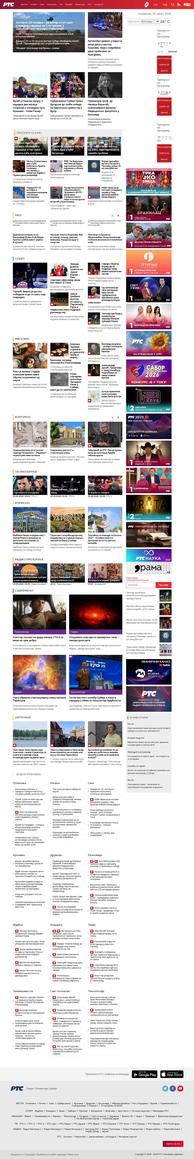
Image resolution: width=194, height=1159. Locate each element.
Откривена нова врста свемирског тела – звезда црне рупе (94, 639)
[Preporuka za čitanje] (149, 534)
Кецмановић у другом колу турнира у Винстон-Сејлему (102, 944)
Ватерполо (96, 1111)
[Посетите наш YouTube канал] (180, 1089)
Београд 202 (92, 1129)
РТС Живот (94, 1123)
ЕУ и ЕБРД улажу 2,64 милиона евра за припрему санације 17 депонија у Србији (105, 864)
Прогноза (134, 21)
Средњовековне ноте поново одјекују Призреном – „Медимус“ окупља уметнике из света (29, 453)
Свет (91, 783)
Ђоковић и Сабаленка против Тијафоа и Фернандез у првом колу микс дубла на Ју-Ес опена (105, 956)
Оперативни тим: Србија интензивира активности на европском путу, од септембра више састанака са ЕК (29, 841)
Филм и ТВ (127, 1116)
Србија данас (64, 1103)
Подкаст (93, 1105)
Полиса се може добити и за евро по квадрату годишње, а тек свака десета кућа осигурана (30, 148)
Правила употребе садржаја (51, 1154)
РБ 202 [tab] (170, 138)
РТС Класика (109, 1123)
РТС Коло (124, 1123)
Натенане (23, 717)
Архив (105, 1131)
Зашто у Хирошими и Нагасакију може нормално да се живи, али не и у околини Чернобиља (67, 752)
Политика (19, 783)
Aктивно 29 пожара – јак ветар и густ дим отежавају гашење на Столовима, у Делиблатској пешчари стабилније (44, 26)
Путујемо (83, 1116)
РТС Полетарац (171, 1123)
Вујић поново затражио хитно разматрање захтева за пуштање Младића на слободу (29, 873)
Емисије (80, 4)
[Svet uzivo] (149, 289)
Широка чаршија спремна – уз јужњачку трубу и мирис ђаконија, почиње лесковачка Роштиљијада (29, 1001)
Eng (165, 4)
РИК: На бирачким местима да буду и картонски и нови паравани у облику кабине (73, 166)
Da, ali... (131, 723)
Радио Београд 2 (53, 1129)
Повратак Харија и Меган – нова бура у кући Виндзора (67, 150)
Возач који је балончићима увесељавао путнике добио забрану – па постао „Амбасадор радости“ (28, 1034)
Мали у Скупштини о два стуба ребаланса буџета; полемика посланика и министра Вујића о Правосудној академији (30, 168)
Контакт (68, 1136)
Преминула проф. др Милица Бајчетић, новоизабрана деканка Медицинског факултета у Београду (103, 107)
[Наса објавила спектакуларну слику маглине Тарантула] (39, 675)
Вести (24, 4)
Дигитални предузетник (170, 1116)
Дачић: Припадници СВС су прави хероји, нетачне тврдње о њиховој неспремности (67, 876)
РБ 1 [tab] (159, 138)
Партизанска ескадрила (26, 491)
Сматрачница (79, 1105)
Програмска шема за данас (164, 64)
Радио (68, 4)
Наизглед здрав (110, 1118)
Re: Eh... (131, 780)
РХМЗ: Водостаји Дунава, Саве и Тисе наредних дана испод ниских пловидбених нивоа (67, 899)
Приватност (17, 1154)
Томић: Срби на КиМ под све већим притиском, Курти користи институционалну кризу (29, 803)
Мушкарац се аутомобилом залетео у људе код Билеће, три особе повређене (66, 834)
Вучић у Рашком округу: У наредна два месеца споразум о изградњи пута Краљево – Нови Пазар (29, 106)
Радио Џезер (92, 1131)
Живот (28, 1116)
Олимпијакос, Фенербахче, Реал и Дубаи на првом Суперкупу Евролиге (67, 978)
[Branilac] (149, 208)
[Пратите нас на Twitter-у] (165, 1089)
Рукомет (83, 1111)
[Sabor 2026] (149, 372)
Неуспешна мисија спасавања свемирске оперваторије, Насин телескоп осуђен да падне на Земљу (104, 1042)
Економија (95, 855)
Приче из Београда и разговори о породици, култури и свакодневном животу (30, 576)
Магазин (52, 4)
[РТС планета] (146, 4)
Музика (57, 1116)
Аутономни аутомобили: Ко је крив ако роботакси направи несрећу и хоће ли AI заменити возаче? (103, 753)
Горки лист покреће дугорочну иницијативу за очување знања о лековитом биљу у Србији (66, 538)
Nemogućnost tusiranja (139, 752)
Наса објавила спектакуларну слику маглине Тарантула (39, 699)
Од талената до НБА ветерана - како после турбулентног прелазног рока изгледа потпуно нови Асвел (104, 295)
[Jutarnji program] (149, 262)
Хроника (19, 855)
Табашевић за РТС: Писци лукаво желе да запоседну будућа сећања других (105, 453)
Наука (139, 1116)
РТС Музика (154, 1123)
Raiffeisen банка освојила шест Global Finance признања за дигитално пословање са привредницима (29, 539)
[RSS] (179, 4)
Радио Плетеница (111, 1129)
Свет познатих (60, 991)
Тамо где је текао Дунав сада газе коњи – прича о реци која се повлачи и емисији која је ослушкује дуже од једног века (29, 753)
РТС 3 (41, 1123)
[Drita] (149, 507)
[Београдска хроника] (149, 316)
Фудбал (18, 925)
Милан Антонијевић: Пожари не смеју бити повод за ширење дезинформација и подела (67, 911)
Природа (150, 1116)
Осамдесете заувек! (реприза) (104, 580)
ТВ (61, 4)
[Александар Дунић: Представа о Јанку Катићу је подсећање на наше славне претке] (94, 370)
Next (170, 43)
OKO (42, 4)
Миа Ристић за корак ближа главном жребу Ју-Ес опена (103, 933)
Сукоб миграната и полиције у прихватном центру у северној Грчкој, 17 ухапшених (67, 812)
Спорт (33, 4)
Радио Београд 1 (32, 1129)
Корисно (22, 503)
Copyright (30, 1154)
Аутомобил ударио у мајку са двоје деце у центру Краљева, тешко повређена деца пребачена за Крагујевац (105, 47)
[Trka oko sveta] (149, 181)
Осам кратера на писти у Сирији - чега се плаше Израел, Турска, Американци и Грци (105, 813)
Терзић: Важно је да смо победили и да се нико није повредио (29, 294)
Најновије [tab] (132, 577)
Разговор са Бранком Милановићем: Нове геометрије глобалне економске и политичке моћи (105, 238)
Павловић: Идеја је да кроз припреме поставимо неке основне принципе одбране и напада (67, 966)
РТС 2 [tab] (165, 44)
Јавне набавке (96, 1136)
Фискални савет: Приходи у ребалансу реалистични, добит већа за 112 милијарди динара (105, 887)
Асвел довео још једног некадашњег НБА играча (66, 955)
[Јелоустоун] (149, 453)
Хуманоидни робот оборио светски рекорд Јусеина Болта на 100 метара (104, 1012)
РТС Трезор (138, 1123)
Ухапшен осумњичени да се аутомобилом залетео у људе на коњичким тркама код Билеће (67, 823)
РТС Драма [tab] (166, 92)
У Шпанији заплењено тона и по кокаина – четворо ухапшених (104, 825)
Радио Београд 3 (73, 1129)
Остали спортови (141, 1111)
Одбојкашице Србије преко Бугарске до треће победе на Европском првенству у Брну (66, 106)
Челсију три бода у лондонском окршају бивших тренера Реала (112, 317)
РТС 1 (23, 1123)
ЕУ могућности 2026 (111, 1105)
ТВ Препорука (26, 472)
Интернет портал (128, 1136)
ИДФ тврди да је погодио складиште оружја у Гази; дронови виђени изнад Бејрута (112, 192)
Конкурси (111, 1136)
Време (154, 1103)
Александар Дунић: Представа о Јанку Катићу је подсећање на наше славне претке (112, 371)
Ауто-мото (123, 1111)
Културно (22, 417)
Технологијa (96, 991)
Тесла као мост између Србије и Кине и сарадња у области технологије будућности (95, 699)
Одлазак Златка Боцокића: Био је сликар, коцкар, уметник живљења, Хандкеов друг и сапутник (66, 238)
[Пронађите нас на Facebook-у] (173, 1089)
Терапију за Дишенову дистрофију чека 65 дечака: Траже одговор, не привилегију (66, 887)
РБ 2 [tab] (162, 138)
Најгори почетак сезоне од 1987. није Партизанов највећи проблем (103, 150)
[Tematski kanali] (149, 561)
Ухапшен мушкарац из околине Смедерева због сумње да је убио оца (30, 904)
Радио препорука (29, 559)
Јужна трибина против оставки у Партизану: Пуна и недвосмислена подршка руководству (28, 953)
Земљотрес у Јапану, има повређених (102, 834)
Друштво (56, 855)
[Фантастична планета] (149, 235)
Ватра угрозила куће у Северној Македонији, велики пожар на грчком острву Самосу (67, 800)
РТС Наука (65, 1123)
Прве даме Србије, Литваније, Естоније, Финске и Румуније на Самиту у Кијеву (141, 650)
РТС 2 (32, 1123)
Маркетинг (80, 1136)
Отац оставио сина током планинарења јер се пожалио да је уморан (29, 1023)
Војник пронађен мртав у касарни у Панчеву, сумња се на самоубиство (111, 165)
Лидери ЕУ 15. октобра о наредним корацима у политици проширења (37, 192)
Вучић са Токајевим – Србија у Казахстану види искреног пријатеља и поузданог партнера (29, 828)
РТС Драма (79, 1123)
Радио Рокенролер (133, 1129)
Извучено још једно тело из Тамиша (28, 895)
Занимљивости (23, 991)
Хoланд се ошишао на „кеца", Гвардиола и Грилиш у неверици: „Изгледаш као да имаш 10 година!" (67, 1022)
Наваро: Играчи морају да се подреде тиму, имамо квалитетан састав (112, 268)
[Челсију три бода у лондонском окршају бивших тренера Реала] (94, 318)
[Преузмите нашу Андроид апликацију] (144, 1074)
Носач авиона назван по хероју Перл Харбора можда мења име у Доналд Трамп (30, 1046)
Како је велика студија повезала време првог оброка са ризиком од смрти (26, 376)
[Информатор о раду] (149, 699)
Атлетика (110, 1111)
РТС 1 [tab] (162, 44)
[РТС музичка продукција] (149, 672)
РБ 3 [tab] (166, 138)
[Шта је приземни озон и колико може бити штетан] (94, 396)
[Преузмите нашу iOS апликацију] (171, 1074)
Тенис (92, 925)
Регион (55, 783)
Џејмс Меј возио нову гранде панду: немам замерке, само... (104, 1021)
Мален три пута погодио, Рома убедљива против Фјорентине (30, 942)
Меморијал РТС (161, 1111)
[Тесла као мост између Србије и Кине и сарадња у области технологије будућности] (95, 675)
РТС (90, 4)
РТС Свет (52, 1123)
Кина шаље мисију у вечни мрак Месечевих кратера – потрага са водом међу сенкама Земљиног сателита (103, 1001)
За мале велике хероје (87, 1118)
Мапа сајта (173, 1144)
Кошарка (56, 925)
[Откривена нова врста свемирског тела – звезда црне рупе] (95, 614)
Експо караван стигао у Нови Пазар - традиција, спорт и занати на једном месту (104, 910)
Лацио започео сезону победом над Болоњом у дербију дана (28, 973)
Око (18, 215)
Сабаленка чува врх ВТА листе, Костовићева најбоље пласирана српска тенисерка (104, 968)
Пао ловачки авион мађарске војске (67, 790)
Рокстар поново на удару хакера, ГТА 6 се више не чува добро (38, 639)
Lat (155, 4)
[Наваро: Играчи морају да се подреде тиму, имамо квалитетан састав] (94, 269)
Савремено (24, 590)
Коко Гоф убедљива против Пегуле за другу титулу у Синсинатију (105, 978)
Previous (158, 43)
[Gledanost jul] (149, 343)
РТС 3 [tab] (168, 44)
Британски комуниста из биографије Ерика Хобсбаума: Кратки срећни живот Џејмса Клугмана (28, 238)
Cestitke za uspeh (136, 766)
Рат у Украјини (139, 1103)
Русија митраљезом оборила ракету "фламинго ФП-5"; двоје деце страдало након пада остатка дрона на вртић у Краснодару (67, 194)
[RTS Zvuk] (149, 426)
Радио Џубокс (153, 1129)
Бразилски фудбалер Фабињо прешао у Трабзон (28, 963)
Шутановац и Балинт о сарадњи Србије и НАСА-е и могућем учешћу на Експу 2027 (30, 791)
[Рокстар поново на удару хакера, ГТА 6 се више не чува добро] (39, 614)
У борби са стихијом (99, 491)
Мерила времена (120, 1103)
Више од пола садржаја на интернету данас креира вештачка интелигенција (102, 1030)
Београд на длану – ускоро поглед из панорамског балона (112, 347)
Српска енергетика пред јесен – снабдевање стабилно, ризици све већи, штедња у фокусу (104, 899)
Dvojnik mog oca (136, 738)
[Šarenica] (149, 480)
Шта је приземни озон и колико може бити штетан (111, 394)
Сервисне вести (168, 1103)
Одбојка (72, 1111)
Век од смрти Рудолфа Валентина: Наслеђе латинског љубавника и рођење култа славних (67, 1050)
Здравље (114, 1116)
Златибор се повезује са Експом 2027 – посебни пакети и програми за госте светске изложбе (104, 539)
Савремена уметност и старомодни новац (62, 451)
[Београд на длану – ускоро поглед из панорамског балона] (94, 349)
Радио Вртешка (172, 1129)
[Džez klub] (149, 399)
